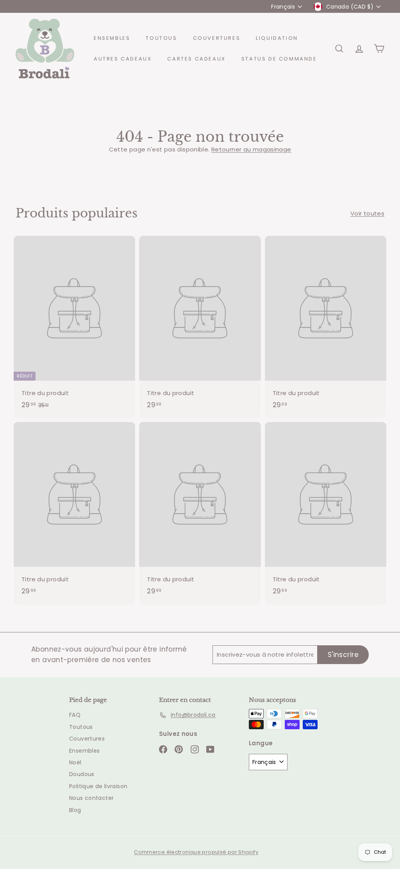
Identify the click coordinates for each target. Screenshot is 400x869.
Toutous (161, 38)
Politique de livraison (98, 786)
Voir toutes (367, 213)
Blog (75, 810)
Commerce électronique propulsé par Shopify (196, 852)
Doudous (82, 774)
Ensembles (112, 38)
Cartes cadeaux (196, 58)
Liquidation (277, 38)
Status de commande (279, 58)
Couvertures (217, 38)
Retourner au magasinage (251, 149)
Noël (75, 762)
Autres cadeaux (123, 58)
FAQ (74, 715)
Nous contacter (91, 798)
